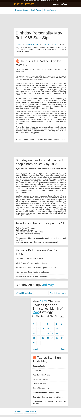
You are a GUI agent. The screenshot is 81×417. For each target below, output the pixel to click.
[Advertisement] (40, 21)
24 (38, 338)
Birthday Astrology (50, 10)
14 (57, 329)
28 (57, 338)
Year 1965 (46, 44)
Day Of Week (36, 10)
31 (38, 343)
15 (62, 329)
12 (48, 329)
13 (52, 329)
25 (43, 338)
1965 (43, 301)
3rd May (48, 284)
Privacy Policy (30, 411)
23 (34, 338)
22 (62, 333)
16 (34, 333)
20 (52, 333)
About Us (18, 411)
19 (48, 333)
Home (19, 44)
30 (34, 343)
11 (43, 329)
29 (62, 338)
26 (48, 338)
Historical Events (21, 10)
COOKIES (55, 0)
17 (38, 333)
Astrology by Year (60, 4)
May (56, 44)
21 (57, 333)
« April (35, 349)
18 (43, 333)
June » (63, 349)
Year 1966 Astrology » (58, 293)
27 (52, 338)
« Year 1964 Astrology (24, 293)
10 (38, 329)
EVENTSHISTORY (24, 4)
